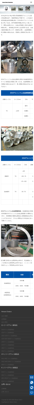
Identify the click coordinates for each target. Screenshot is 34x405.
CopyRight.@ (5, 402)
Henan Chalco (13, 402)
